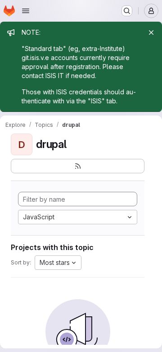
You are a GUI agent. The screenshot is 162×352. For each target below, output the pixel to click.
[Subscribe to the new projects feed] (77, 166)
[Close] (151, 32)
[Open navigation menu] (25, 11)
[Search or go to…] (127, 10)
